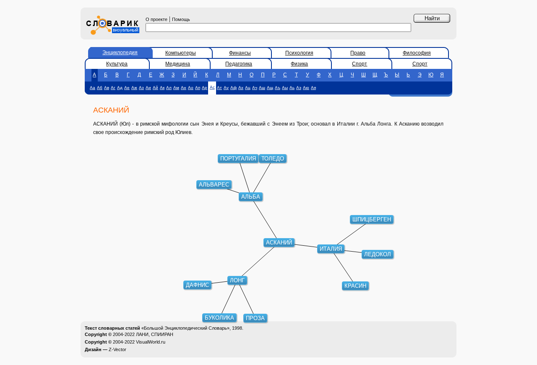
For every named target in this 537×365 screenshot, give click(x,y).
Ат (219, 87)
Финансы (240, 53)
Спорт (359, 64)
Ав (106, 87)
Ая (313, 87)
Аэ (298, 87)
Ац (247, 87)
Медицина (177, 64)
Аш (262, 87)
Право (357, 53)
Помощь (181, 19)
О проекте (156, 19)
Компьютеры (180, 53)
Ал (169, 87)
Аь (292, 87)
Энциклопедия (120, 52)
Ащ (270, 87)
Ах (240, 87)
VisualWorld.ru (150, 341)
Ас (212, 87)
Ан (183, 87)
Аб (99, 87)
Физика (299, 64)
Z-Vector (117, 349)
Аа (92, 87)
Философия (417, 53)
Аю (306, 87)
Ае (127, 87)
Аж (134, 87)
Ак (162, 87)
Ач (254, 87)
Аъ (277, 87)
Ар (204, 87)
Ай (155, 87)
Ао (190, 87)
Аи (148, 87)
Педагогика (238, 64)
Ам (176, 87)
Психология (299, 53)
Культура (117, 64)
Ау (226, 87)
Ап (197, 87)
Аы (285, 87)
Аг (113, 87)
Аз (141, 87)
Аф (233, 87)
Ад (120, 87)
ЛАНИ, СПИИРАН (154, 334)
